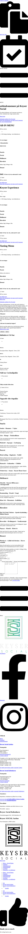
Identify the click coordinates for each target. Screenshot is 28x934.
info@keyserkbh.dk (4, 780)
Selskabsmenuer (4, 741)
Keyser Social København (20, 561)
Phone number (3, 558)
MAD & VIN (3, 34)
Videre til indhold (4, 0)
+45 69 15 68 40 (4, 782)
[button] (4, 808)
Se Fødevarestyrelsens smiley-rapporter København (12, 791)
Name (1, 553)
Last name (2, 555)
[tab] (2, 332)
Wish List (2, 573)
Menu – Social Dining (8, 863)
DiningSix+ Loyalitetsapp (9, 870)
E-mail (1, 557)
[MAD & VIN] (14, 33)
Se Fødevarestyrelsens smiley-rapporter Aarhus (11, 767)
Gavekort (5, 868)
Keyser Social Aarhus (7, 561)
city (1, 560)
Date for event (3, 550)
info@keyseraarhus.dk (5, 754)
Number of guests (4, 552)
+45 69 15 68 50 (4, 755)
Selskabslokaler (6, 867)
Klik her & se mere (4, 329)
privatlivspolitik (16, 580)
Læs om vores (12, 799)
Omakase (2, 740)
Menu (1, 738)
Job (4, 883)
